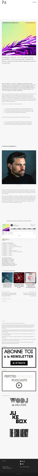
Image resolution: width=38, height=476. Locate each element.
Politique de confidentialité (7, 468)
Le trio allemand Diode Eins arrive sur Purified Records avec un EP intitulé (7, 285)
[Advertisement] (19, 12)
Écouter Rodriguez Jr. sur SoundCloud (8, 265)
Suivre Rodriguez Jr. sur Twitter (7, 261)
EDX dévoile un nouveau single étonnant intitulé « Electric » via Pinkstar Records (19, 286)
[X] (24, 461)
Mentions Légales (6, 466)
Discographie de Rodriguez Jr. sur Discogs (9, 264)
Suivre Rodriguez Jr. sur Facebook (8, 259)
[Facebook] (20, 461)
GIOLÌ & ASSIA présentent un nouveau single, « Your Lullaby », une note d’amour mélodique (30, 286)
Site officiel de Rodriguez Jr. (7, 257)
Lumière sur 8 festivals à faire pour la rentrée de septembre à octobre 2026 (13, 323)
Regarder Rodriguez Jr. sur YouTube (8, 262)
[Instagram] (22, 461)
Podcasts (4, 460)
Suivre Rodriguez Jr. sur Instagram (8, 260)
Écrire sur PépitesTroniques (24, 466)
